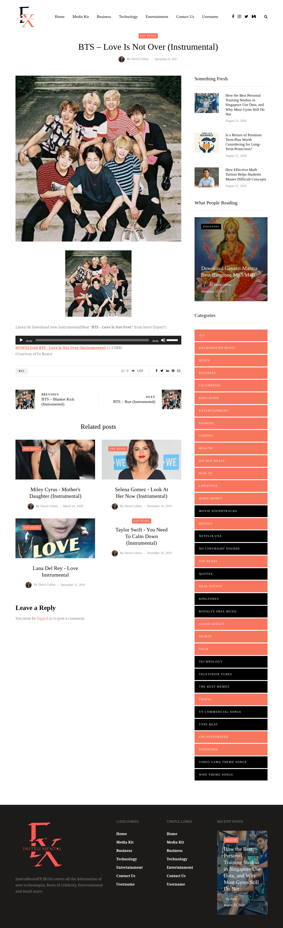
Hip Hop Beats (212, 460)
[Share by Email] (178, 371)
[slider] (173, 340)
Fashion (206, 423)
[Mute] (163, 340)
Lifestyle (208, 485)
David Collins (140, 59)
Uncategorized (213, 736)
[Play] (21, 340)
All (202, 335)
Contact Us (185, 16)
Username (210, 16)
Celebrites (210, 385)
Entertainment (157, 16)
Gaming (206, 435)
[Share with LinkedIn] (167, 371)
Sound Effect (212, 624)
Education (209, 398)
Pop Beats (148, 36)
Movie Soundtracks (218, 511)
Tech (203, 649)
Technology (128, 16)
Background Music (217, 347)
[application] (98, 340)
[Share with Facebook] (156, 371)
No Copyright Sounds (219, 548)
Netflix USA (210, 536)
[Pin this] (173, 371)
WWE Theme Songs (216, 774)
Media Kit (81, 16)
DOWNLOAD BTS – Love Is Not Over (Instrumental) (60, 347)
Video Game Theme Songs (223, 762)
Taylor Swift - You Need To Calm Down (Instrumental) (141, 536)
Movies (205, 523)
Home (60, 16)
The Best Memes (214, 686)
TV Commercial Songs (220, 711)
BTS (22, 371)
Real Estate (210, 586)
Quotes (206, 573)
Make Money (211, 498)
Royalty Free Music (218, 611)
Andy (233, 899)
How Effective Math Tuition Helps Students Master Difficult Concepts (246, 174)
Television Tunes (215, 674)
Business (104, 16)
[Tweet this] (162, 371)
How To (206, 473)
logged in (44, 618)
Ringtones (211, 226)
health (206, 448)
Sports (205, 636)
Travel (205, 699)
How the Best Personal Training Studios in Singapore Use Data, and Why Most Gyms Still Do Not (245, 104)
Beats (204, 360)
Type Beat (208, 724)
